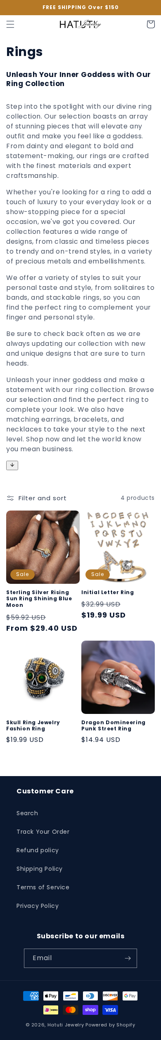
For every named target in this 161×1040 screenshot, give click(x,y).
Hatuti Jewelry (65, 1024)
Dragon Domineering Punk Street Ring (113, 725)
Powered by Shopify (110, 1024)
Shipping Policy (40, 869)
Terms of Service (43, 887)
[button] (10, 24)
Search (27, 813)
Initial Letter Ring (107, 592)
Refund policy (38, 850)
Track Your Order (43, 832)
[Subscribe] (127, 958)
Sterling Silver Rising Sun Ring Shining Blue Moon (39, 599)
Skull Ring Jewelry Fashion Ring (33, 725)
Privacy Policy (38, 906)
